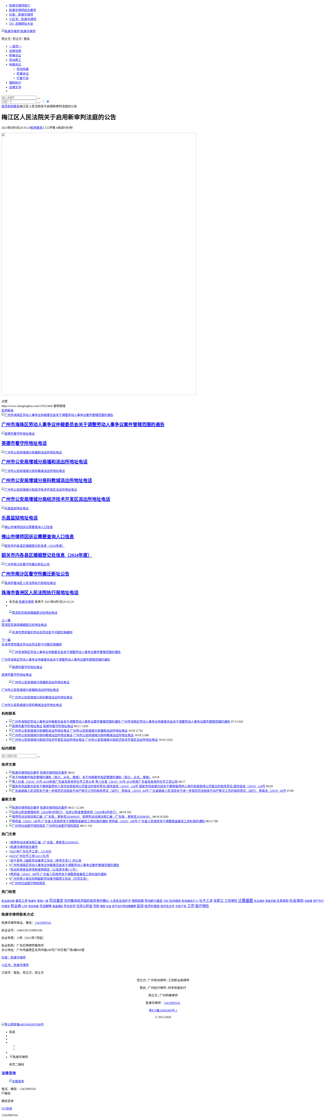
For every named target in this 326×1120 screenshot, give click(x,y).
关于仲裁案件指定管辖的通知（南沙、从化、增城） (117, 777)
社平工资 (206, 901)
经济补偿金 (152, 906)
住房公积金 (84, 906)
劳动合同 (70, 906)
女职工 (219, 901)
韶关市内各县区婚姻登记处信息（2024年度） (47, 555)
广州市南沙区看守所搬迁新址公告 (35, 573)
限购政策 (138, 901)
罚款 (96, 906)
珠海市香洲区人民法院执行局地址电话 (40, 592)
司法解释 (45, 906)
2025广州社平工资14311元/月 (30, 856)
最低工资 (21, 900)
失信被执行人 (189, 900)
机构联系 (14, 106)
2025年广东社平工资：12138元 (31, 851)
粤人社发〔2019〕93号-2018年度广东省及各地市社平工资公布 (136, 781)
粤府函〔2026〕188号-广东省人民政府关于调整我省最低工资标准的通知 (157, 821)
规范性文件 (167, 906)
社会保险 (296, 901)
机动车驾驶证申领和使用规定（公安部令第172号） (44, 869)
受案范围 (270, 901)
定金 (108, 906)
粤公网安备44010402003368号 (24, 1024)
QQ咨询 (7, 1108)
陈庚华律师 (27, 31)
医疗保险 (202, 906)
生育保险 (283, 901)
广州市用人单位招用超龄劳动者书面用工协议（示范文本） (50, 878)
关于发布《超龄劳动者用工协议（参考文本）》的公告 (46, 860)
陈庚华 (32, 901)
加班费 (308, 901)
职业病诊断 (8, 901)
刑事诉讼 (15, 55)
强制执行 (15, 82)
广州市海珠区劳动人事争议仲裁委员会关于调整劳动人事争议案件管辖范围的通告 (83, 424)
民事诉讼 (23, 73)
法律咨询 (9, 1073)
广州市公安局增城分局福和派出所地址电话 (45, 461)
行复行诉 (23, 78)
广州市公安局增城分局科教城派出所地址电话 (47, 480)
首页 (5, 106)
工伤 (191, 906)
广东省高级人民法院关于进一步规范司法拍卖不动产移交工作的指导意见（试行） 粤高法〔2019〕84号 (217, 790)
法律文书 (15, 87)
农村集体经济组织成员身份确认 (86, 901)
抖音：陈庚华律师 (21, 14)
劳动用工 (15, 60)
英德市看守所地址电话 (24, 443)
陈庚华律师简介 (19, 5)
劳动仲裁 (23, 69)
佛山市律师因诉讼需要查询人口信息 (38, 536)
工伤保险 (231, 901)
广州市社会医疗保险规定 (62, 825)
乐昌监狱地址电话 (20, 517)
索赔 (102, 906)
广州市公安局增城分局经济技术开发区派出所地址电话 (56, 499)
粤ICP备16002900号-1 (163, 1010)
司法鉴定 (56, 901)
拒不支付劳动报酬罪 (124, 906)
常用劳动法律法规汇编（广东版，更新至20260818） (117, 816)
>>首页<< (15, 46)
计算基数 (245, 900)
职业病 (16, 906)
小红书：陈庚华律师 (22, 19)
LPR (24, 906)
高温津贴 (57, 906)
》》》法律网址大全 (21, 23)
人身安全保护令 (120, 900)
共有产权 (181, 906)
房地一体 (42, 900)
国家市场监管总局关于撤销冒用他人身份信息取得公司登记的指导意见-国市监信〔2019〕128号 (202, 786)
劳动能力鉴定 (154, 901)
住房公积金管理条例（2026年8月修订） (92, 812)
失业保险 (259, 901)
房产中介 (318, 900)
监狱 (140, 906)
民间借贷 (175, 900)
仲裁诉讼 (15, 64)
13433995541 (43, 922)
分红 (166, 900)
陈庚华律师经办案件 (22, 10)
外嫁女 (6, 906)
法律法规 (15, 51)
